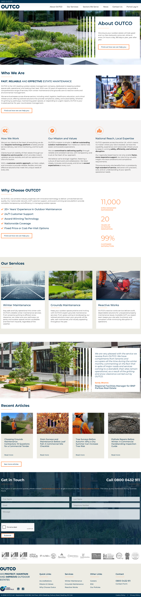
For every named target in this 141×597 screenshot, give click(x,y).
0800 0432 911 (6, 1)
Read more (8, 455)
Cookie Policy (120, 595)
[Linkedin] (18, 589)
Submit (7, 535)
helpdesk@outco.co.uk (51, 489)
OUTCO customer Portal (89, 489)
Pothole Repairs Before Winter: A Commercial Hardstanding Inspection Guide (123, 442)
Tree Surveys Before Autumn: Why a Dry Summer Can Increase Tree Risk (87, 442)
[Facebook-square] (23, 589)
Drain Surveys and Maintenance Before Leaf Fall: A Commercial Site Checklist (52, 442)
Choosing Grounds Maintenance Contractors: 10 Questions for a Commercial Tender (17, 442)
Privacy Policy (135, 595)
